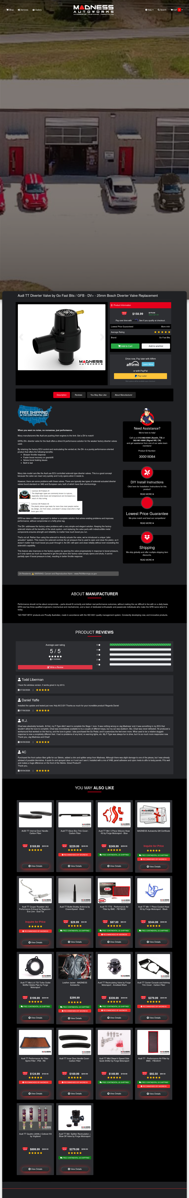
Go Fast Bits (164, 337)
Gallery (38, 9)
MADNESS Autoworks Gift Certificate (153, 830)
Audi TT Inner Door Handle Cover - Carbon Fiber (74, 1059)
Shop (11, 9)
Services (24, 9)
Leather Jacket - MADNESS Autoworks (74, 983)
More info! (165, 326)
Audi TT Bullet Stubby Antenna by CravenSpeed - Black (75, 907)
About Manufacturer (123, 394)
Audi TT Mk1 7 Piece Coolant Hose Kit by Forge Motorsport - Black (153, 907)
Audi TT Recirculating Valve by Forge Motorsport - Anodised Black (114, 983)
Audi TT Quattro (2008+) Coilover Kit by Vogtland (35, 1135)
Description (62, 394)
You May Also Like (98, 394)
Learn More (148, 364)
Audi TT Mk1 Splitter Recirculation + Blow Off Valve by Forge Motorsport (75, 1135)
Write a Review (56, 667)
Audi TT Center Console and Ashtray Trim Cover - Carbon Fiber (153, 983)
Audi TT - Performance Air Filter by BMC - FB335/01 (153, 1059)
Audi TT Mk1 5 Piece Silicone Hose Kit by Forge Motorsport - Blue (114, 832)
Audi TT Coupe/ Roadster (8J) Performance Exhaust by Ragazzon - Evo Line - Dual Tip (35, 909)
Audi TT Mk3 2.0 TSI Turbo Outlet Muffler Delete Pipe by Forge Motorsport (35, 985)
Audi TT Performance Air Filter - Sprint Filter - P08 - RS (35, 1059)
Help (149, 9)
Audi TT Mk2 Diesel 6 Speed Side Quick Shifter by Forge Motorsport (114, 1059)
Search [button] (163, 9)
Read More (146, 523)
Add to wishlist (156, 346)
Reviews (78, 394)
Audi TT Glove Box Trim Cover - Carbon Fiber (75, 832)
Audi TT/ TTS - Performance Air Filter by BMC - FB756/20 (114, 907)
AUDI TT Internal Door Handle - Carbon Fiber (35, 832)
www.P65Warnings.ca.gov (85, 573)
